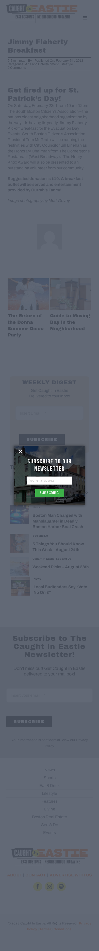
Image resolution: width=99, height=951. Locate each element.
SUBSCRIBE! (49, 493)
